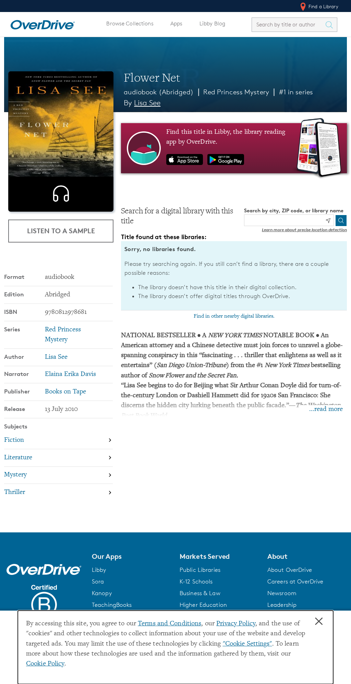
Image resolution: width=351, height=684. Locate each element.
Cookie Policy (45, 664)
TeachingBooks (112, 604)
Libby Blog (212, 23)
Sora (98, 581)
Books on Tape (65, 392)
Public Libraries (200, 569)
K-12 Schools (196, 581)
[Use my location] (328, 220)
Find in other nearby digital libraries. (234, 316)
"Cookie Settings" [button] (247, 644)
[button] (131, 556)
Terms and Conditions (169, 624)
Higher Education (203, 604)
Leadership (281, 604)
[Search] (341, 220)
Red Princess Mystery (236, 92)
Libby (99, 569)
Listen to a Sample (61, 230)
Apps (176, 23)
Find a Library (322, 6)
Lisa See (147, 102)
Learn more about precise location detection (304, 229)
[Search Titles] (331, 25)
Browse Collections (129, 23)
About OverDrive (289, 569)
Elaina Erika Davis (70, 374)
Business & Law (200, 593)
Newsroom (281, 593)
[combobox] (288, 24)
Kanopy (102, 593)
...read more (326, 409)
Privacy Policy (235, 624)
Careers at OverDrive (295, 581)
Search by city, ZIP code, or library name (293, 210)
